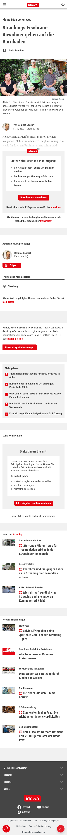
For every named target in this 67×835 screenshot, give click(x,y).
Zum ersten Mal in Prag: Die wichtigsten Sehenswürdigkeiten (39, 714)
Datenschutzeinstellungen (33, 832)
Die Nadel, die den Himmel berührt (37, 695)
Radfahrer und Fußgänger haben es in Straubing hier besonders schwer (41, 573)
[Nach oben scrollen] (61, 828)
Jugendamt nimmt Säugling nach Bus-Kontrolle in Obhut (34, 375)
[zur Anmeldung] (63, 4)
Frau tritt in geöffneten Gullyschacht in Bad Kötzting (35, 413)
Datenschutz (25, 820)
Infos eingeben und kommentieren (33, 503)
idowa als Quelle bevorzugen (19, 347)
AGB (35, 820)
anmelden (56, 207)
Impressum (13, 820)
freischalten (46, 220)
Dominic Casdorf (26, 124)
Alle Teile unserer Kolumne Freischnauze (36, 656)
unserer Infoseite (15, 338)
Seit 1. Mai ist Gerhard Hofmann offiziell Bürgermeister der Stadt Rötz (41, 736)
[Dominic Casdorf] (7, 127)
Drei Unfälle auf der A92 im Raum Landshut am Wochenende (33, 405)
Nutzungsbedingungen (49, 820)
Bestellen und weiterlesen (33, 197)
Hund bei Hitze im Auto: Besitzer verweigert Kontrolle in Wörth (31, 385)
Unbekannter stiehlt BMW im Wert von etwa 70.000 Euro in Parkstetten (35, 395)
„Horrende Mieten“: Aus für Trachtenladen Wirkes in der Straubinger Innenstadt (38, 550)
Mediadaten (21, 826)
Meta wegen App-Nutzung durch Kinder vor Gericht (39, 676)
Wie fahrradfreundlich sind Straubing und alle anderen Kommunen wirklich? (38, 596)
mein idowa (8, 301)
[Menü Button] (4, 4)
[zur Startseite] (33, 797)
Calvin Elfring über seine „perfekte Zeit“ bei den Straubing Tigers (40, 635)
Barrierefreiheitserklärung (40, 826)
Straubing (13, 286)
